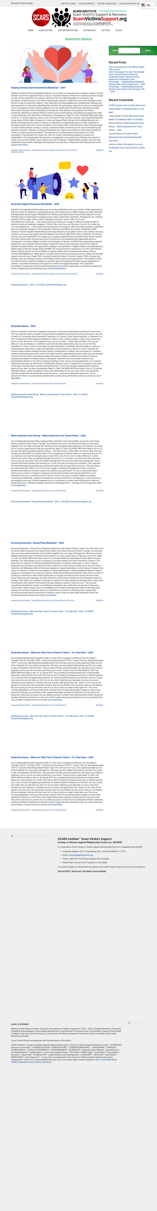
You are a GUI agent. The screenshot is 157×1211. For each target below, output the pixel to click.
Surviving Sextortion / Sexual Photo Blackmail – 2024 (37, 543)
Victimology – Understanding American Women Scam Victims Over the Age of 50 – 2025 (126, 89)
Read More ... (23, 145)
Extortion (46, 150)
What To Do (70, 600)
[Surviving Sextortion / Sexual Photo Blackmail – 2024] (57, 519)
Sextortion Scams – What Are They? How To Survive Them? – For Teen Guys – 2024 (52, 757)
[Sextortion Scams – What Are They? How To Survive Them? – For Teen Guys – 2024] (57, 733)
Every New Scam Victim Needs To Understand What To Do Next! (127, 109)
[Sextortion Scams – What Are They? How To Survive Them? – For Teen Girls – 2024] (57, 629)
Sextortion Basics (24, 150)
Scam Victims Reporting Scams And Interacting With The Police (125, 137)
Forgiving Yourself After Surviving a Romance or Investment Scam (124, 78)
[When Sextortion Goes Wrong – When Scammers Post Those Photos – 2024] (57, 412)
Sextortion (74, 150)
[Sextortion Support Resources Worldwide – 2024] (57, 180)
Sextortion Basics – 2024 (23, 326)
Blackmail (39, 150)
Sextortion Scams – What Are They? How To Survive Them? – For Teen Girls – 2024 (52, 652)
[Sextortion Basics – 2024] (57, 302)
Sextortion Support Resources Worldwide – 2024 (35, 204)
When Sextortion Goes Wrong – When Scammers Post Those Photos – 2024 (48, 435)
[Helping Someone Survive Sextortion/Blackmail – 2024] (57, 64)
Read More (99, 150)
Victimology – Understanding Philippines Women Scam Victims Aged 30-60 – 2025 (127, 83)
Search (115, 51)
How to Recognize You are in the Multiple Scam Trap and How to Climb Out (126, 73)
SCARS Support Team (118, 105)
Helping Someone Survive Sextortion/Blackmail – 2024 (38, 87)
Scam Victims (65, 150)
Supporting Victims (17, 152)
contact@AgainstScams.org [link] (81, 855)
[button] (128, 30)
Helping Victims (55, 150)
